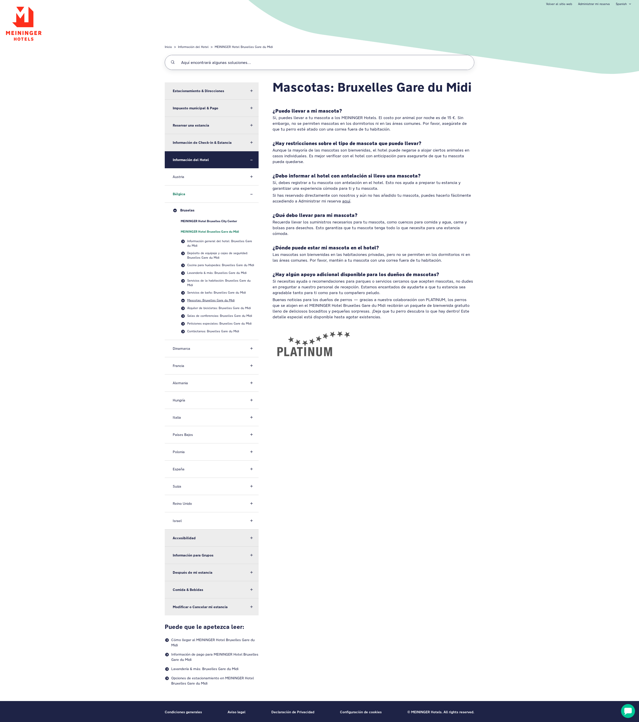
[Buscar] (172, 62)
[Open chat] (628, 711)
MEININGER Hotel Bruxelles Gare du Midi (244, 47)
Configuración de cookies (361, 712)
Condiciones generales (183, 712)
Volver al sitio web (559, 4)
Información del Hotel (193, 47)
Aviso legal (236, 712)
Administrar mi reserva (594, 4)
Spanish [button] (621, 4)
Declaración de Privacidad (292, 712)
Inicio (168, 47)
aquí (346, 201)
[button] (212, 90)
